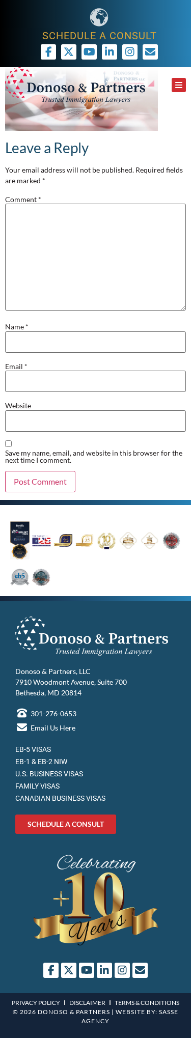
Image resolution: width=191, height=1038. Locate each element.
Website (18, 405)
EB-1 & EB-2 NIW (41, 762)
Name (17, 326)
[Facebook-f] (48, 52)
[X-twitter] (68, 52)
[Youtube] (89, 52)
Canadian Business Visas (60, 798)
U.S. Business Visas (49, 774)
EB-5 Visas (33, 749)
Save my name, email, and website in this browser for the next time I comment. (93, 457)
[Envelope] (140, 970)
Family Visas (37, 786)
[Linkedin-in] (109, 52)
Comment (23, 199)
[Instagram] (130, 52)
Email (16, 366)
